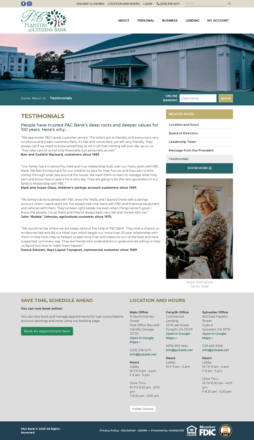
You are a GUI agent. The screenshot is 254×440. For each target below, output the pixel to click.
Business (170, 20)
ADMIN (142, 430)
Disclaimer (128, 430)
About (124, 20)
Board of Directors (183, 133)
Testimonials (179, 159)
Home (25, 98)
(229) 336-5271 (170, 3)
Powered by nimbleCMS (167, 430)
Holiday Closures (90, 3)
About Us (39, 98)
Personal (145, 20)
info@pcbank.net (143, 354)
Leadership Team (182, 142)
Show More (198, 168)
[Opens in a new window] (45, 20)
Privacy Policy (109, 430)
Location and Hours (124, 3)
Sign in (226, 98)
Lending (193, 20)
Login (147, 3)
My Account (218, 20)
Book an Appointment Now (47, 331)
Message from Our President (191, 150)
